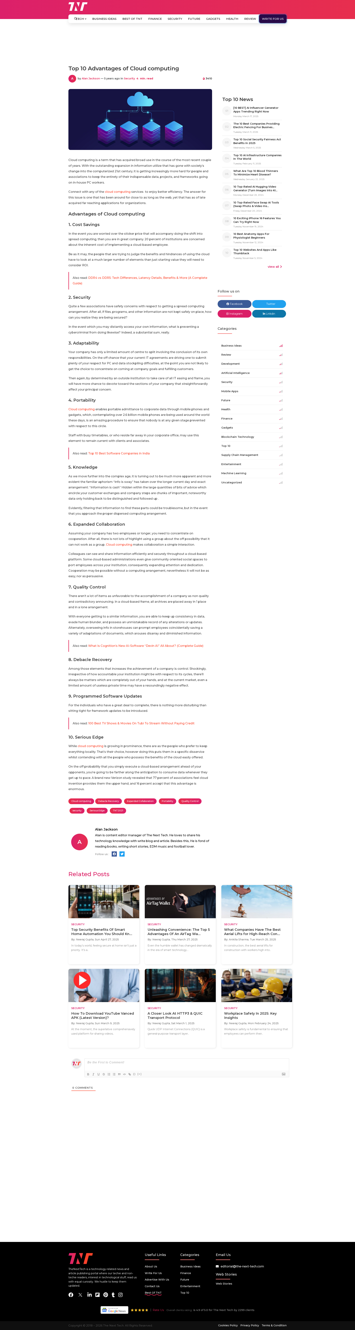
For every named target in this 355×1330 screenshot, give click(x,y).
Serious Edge (97, 810)
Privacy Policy (249, 1325)
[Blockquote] (119, 1074)
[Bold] (88, 1074)
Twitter (270, 304)
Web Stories (224, 1283)
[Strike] (103, 1074)
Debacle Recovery (108, 801)
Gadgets (213, 18)
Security (175, 18)
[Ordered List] (108, 1074)
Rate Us (158, 1310)
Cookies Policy (228, 1325)
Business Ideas (104, 18)
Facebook (236, 304)
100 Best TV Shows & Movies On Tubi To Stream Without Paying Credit (141, 723)
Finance (155, 18)
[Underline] (98, 1074)
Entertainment (190, 1286)
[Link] (129, 1074)
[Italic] (93, 1074)
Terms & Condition (274, 1325)
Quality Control (190, 801)
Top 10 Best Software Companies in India (119, 453)
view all (273, 266)
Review (250, 18)
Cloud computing (81, 409)
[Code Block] (124, 1074)
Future (194, 18)
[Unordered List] (114, 1074)
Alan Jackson (91, 78)
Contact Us (152, 1286)
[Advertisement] (177, 45)
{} (134, 1074)
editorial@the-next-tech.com (242, 1266)
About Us (151, 1266)
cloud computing (118, 192)
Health (232, 18)
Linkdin (270, 313)
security (77, 810)
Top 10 (184, 1292)
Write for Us (273, 18)
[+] (140, 1074)
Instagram (236, 313)
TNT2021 (118, 810)
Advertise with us (157, 1279)
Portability (167, 801)
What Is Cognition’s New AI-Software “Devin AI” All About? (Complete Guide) (145, 646)
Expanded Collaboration (140, 801)
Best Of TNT (132, 18)
